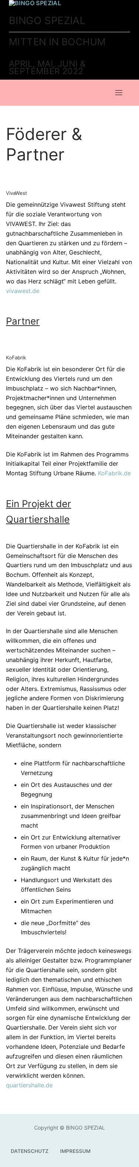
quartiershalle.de (29, 1085)
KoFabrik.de (114, 473)
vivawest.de (22, 291)
